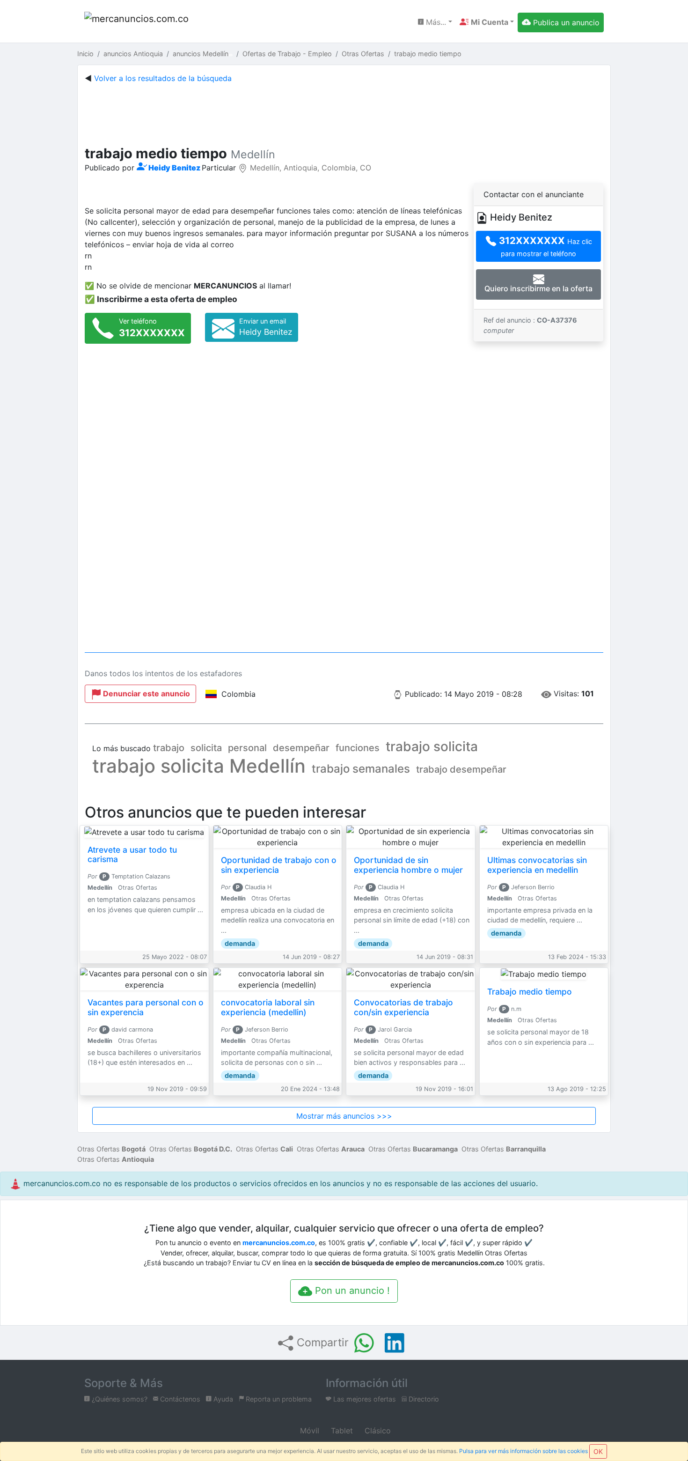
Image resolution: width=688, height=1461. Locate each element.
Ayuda (222, 1399)
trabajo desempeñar (461, 769)
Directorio (423, 1399)
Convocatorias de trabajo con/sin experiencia (403, 1007)
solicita (206, 747)
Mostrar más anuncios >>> (344, 1116)
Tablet (341, 1430)
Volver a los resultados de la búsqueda (163, 78)
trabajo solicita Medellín (199, 765)
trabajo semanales (361, 768)
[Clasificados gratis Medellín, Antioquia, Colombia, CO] (138, 22)
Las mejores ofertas (363, 1399)
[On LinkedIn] (394, 1343)
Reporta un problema (278, 1399)
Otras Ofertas (111, 1149)
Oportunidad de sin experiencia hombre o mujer (408, 865)
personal (247, 747)
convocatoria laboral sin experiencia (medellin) (268, 1007)
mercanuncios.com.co (278, 1243)
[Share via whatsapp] (364, 1343)
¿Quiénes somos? (118, 1399)
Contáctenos (179, 1399)
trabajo (168, 747)
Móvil (308, 1430)
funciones (358, 747)
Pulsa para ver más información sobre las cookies (523, 1450)
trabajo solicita (432, 746)
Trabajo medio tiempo (529, 991)
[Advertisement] (344, 112)
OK (598, 1451)
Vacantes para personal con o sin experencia (146, 1007)
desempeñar (301, 747)
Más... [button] (435, 22)
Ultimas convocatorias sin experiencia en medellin (537, 865)
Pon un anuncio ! (351, 1290)
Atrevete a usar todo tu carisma (132, 854)
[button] (487, 22)
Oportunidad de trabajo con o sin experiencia (279, 865)
